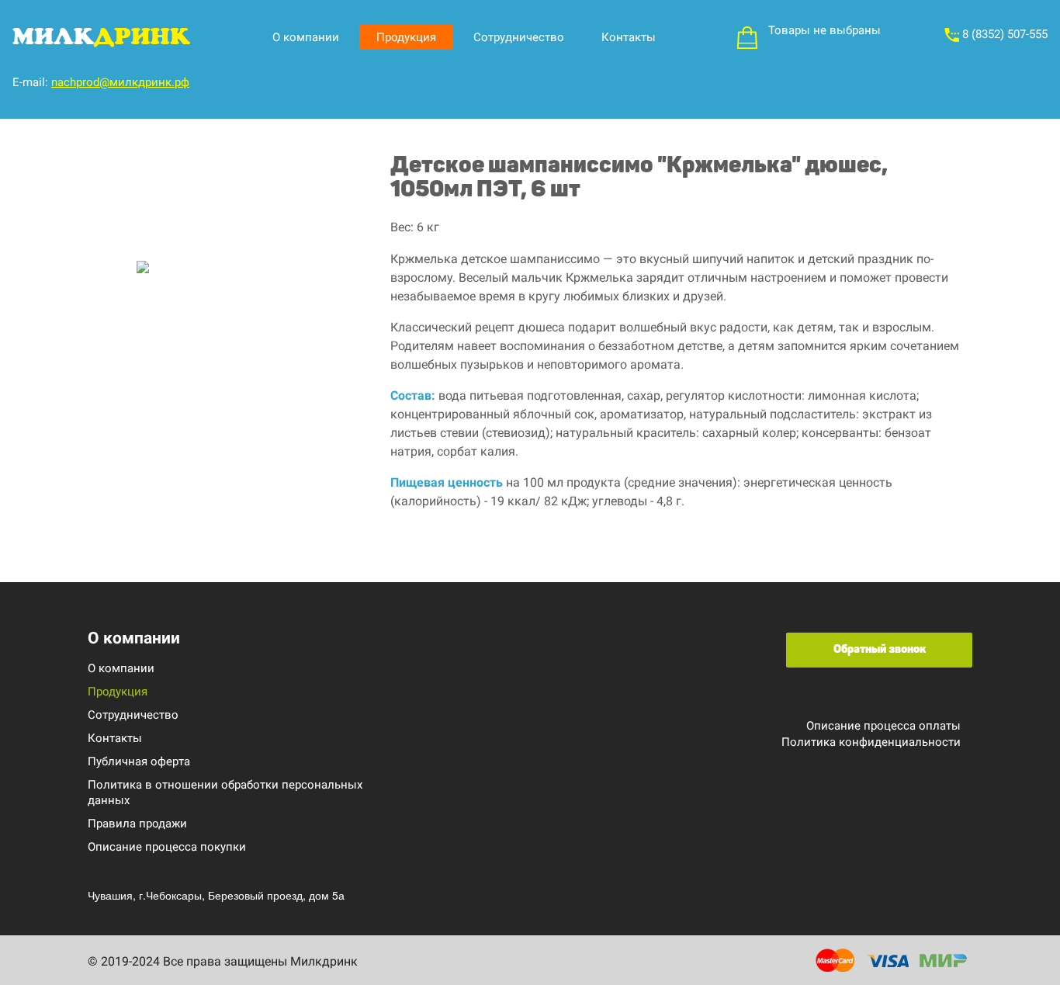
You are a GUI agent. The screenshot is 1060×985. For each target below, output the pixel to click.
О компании (305, 37)
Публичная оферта (139, 761)
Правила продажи (137, 824)
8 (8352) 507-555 (1003, 34)
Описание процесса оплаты (883, 726)
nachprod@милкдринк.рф (120, 82)
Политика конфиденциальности (871, 742)
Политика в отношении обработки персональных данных (225, 792)
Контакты (628, 37)
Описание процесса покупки (167, 847)
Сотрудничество (518, 37)
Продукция (406, 37)
